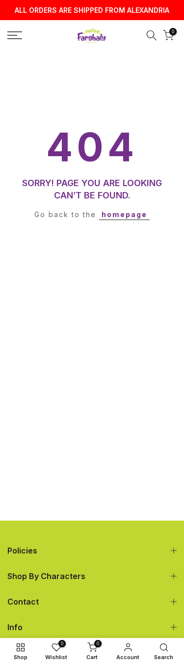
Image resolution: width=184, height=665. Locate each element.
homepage (124, 214)
